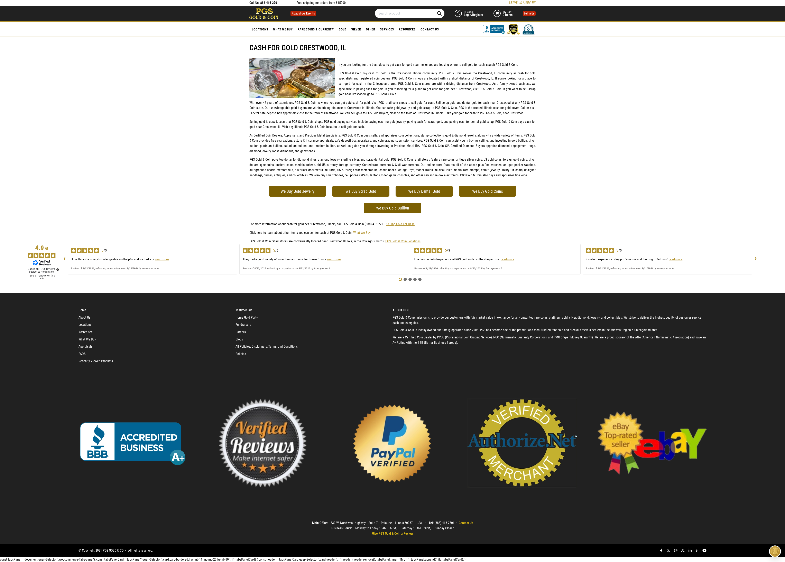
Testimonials (244, 310)
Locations (260, 29)
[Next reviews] (755, 259)
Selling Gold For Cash (400, 224)
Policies (241, 354)
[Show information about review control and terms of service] (57, 269)
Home (82, 310)
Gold (342, 29)
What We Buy (283, 29)
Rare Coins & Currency (316, 29)
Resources (407, 29)
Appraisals (85, 346)
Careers (241, 332)
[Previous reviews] (64, 259)
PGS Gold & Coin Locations (403, 241)
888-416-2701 (269, 3)
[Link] (494, 29)
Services (387, 29)
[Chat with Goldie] (775, 551)
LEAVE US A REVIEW (522, 3)
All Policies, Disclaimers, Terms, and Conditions (267, 346)
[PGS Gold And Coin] (263, 13)
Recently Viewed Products (95, 361)
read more (162, 259)
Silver (356, 29)
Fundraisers (243, 325)
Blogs (239, 339)
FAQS (81, 354)
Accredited (85, 332)
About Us (84, 317)
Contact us (430, 29)
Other (370, 29)
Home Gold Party (247, 317)
